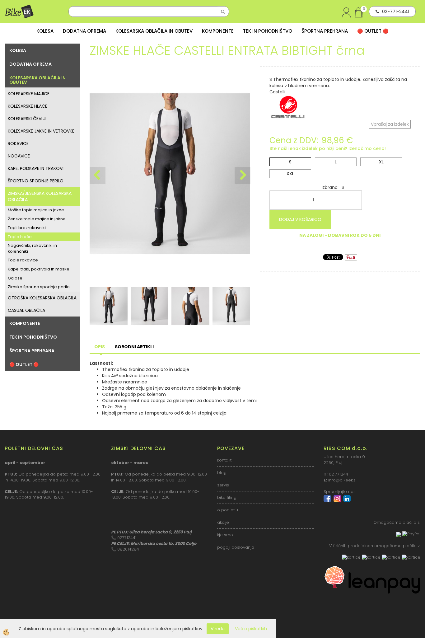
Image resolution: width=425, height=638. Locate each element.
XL (381, 162)
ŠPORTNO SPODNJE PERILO (35, 181)
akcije (223, 522)
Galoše (15, 278)
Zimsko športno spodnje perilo (39, 287)
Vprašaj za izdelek (390, 124)
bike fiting (226, 497)
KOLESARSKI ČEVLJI (27, 118)
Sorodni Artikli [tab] (134, 347)
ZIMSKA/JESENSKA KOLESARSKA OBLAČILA (40, 196)
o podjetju (227, 510)
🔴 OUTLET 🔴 (373, 31)
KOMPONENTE (218, 31)
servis (223, 485)
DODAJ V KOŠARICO (300, 219)
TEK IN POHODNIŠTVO (267, 31)
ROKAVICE (18, 143)
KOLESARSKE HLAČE (27, 106)
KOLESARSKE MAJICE (28, 94)
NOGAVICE (19, 156)
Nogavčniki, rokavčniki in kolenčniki (32, 248)
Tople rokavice (23, 260)
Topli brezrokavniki (27, 228)
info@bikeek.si (342, 480)
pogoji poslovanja (235, 547)
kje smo (225, 535)
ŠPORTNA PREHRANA (324, 31)
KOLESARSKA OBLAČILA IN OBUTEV (154, 31)
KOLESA (45, 31)
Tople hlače (20, 237)
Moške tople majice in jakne (36, 210)
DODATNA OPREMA (84, 31)
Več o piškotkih (251, 629)
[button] (242, 175)
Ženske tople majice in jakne (37, 219)
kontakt (224, 460)
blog (222, 473)
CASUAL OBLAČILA (26, 310)
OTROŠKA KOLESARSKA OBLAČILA (42, 298)
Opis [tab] (99, 347)
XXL (290, 174)
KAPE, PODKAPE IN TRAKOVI (35, 168)
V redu (218, 629)
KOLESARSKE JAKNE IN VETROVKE (41, 131)
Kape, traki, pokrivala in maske (38, 269)
